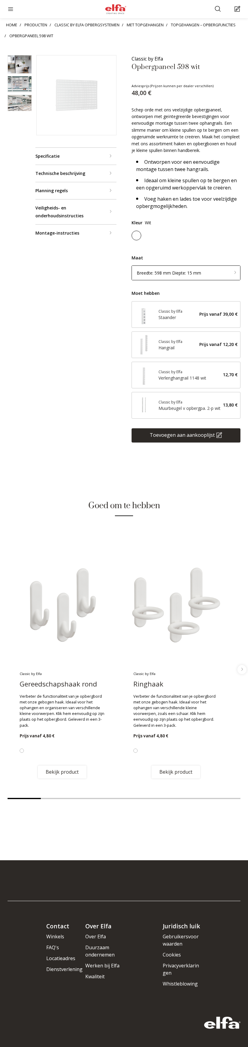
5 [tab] (157, 798)
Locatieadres (60, 958)
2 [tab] (57, 798)
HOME (11, 25)
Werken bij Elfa (102, 965)
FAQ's (52, 947)
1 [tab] (24, 798)
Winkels (55, 936)
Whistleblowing (180, 983)
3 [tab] (90, 798)
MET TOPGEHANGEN (145, 25)
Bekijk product (62, 772)
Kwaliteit (95, 976)
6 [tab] (190, 798)
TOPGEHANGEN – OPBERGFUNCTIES (203, 25)
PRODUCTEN (35, 25)
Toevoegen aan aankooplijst (182, 434)
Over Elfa (95, 936)
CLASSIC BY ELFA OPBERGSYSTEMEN (86, 25)
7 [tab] (223, 798)
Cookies (172, 954)
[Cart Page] (238, 9)
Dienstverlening (64, 969)
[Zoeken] (218, 9)
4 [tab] (124, 798)
